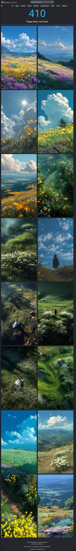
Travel (58, 5)
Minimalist (36, 5)
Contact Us (40, 542)
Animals (29, 5)
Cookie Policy (35, 546)
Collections (64, 5)
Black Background (45, 5)
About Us (41, 544)
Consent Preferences (45, 546)
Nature (17, 5)
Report (45, 542)
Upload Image (34, 544)
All (12, 5)
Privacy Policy (27, 546)
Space (52, 5)
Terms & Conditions (32, 542)
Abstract (23, 5)
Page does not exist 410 (9, 2)
